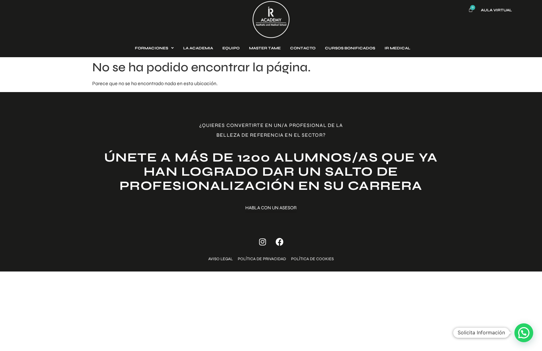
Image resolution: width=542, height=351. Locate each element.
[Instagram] (262, 242)
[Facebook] (280, 242)
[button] (523, 332)
